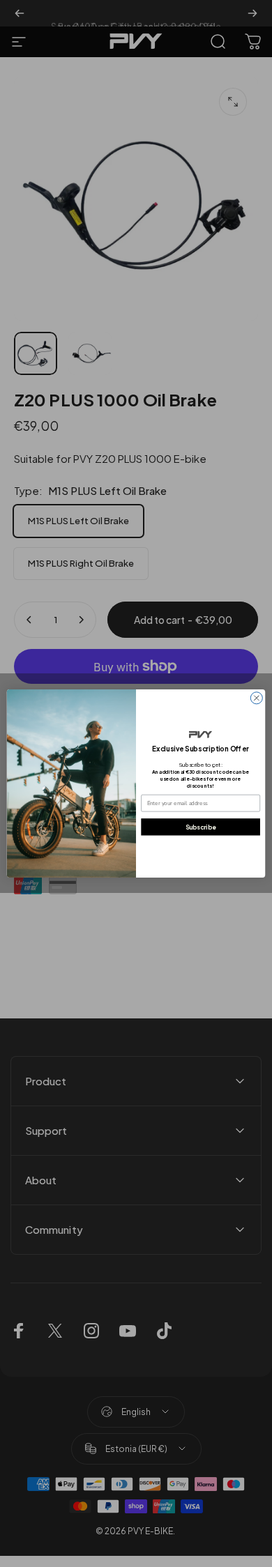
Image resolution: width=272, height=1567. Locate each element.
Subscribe (201, 827)
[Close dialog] (256, 698)
